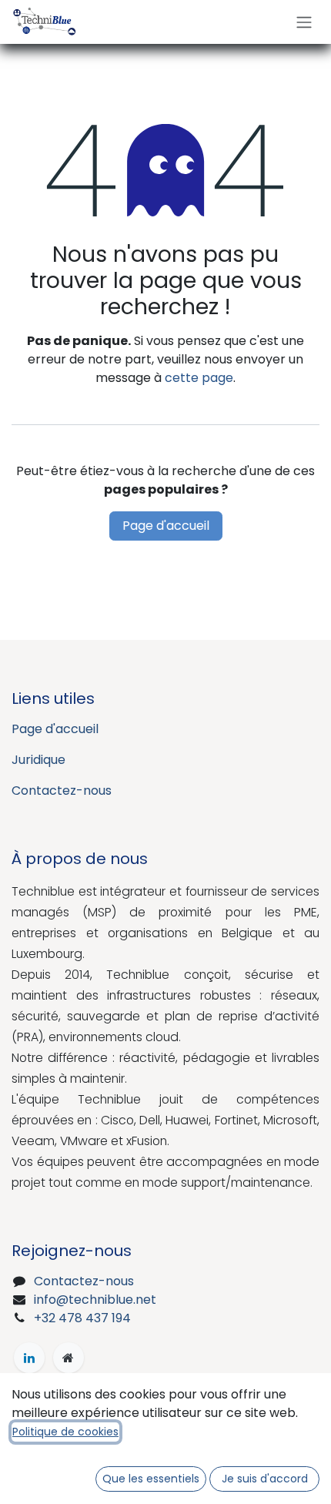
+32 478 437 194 (82, 1318)
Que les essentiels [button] (150, 1478)
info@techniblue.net (95, 1299)
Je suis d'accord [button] (265, 1478)
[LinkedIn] (29, 1357)
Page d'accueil (165, 525)
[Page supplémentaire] (68, 1357)
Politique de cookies (65, 1431)
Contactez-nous (62, 790)
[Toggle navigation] (304, 22)
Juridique (38, 760)
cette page (199, 378)
